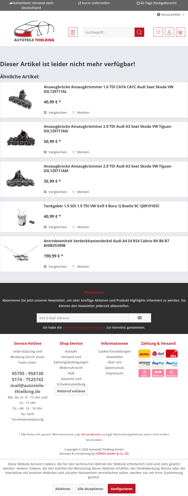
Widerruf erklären (71, 391)
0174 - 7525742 (27, 379)
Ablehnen (62, 489)
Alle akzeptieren (90, 489)
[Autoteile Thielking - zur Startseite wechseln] (34, 31)
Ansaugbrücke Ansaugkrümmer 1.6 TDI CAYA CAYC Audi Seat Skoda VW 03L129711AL (108, 89)
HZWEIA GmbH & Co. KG (112, 453)
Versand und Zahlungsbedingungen (71, 360)
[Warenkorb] (180, 32)
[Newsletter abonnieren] (139, 317)
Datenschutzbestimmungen (84, 327)
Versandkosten (91, 434)
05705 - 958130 (27, 373)
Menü (71, 32)
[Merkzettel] (158, 32)
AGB (71, 373)
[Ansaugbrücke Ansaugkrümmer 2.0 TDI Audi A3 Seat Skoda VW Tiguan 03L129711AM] (21, 179)
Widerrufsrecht (71, 367)
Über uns (115, 362)
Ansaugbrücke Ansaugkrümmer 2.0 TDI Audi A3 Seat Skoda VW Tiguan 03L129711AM (107, 168)
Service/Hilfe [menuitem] (170, 14)
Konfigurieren (122, 489)
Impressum (114, 373)
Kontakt (71, 351)
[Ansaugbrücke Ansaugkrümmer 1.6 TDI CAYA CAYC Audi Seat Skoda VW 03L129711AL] (21, 100)
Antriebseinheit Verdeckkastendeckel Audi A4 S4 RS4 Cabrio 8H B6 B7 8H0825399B (106, 243)
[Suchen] (139, 32)
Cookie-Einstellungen (114, 351)
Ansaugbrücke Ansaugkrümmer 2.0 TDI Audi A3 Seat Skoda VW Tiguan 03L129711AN (107, 128)
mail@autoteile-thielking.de (27, 388)
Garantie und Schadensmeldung (71, 381)
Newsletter (114, 357)
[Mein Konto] (169, 32)
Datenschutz (114, 367)
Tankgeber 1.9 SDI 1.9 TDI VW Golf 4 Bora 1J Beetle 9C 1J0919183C (102, 206)
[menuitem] (71, 32)
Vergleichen (57, 112)
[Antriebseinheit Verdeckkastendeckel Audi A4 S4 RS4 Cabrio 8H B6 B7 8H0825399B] (21, 254)
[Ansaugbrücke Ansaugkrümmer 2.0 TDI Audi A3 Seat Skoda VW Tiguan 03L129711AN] (21, 139)
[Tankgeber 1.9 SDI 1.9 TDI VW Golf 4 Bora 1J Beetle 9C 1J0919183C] (21, 217)
